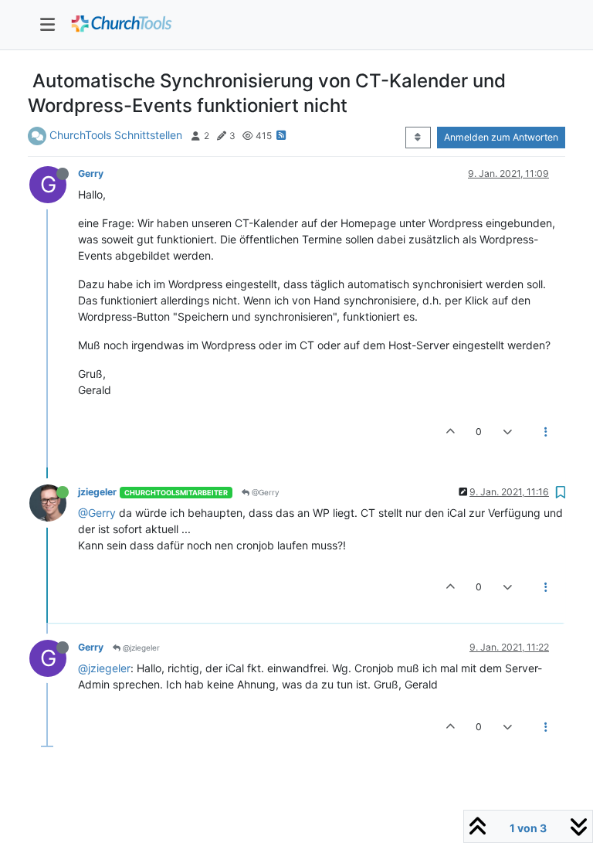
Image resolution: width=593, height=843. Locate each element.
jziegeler (97, 492)
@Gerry (264, 492)
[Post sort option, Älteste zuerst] (418, 137)
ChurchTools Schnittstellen (115, 134)
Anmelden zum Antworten (501, 137)
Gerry (90, 173)
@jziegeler (140, 647)
